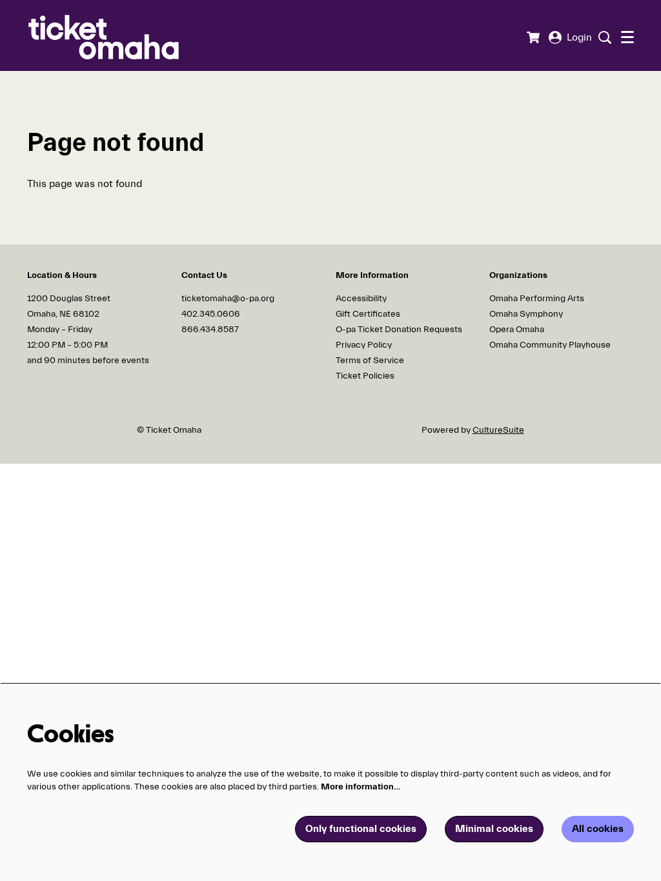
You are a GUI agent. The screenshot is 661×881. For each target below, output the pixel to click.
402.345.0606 (210, 314)
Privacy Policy (364, 345)
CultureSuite (498, 430)
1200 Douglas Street (69, 298)
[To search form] (603, 37)
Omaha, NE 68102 (63, 314)
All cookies (598, 829)
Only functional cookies (360, 829)
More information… (360, 787)
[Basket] (533, 37)
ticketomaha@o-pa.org (227, 298)
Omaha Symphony (526, 314)
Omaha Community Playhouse (550, 345)
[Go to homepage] (123, 35)
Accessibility (361, 298)
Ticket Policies (365, 376)
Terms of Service (370, 360)
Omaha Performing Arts (536, 298)
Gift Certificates (368, 314)
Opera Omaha (516, 329)
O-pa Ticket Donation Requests (399, 329)
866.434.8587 (210, 329)
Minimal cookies (494, 829)
